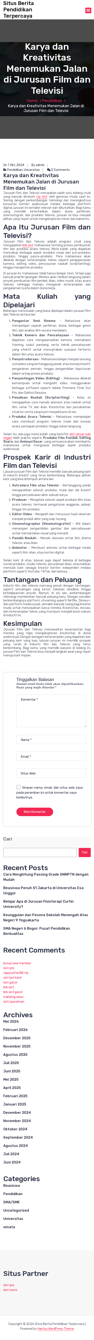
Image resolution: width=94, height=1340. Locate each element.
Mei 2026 (11, 1021)
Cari (7, 839)
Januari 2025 (14, 1104)
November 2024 (17, 1121)
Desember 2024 (17, 1113)
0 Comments (60, 170)
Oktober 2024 (15, 1129)
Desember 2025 (17, 1038)
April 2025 (12, 1088)
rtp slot (41, 197)
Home (32, 100)
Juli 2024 (11, 1154)
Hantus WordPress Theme (55, 1329)
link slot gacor (13, 992)
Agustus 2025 (15, 1055)
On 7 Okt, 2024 (13, 165)
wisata (9, 1227)
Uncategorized (16, 1210)
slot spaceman (13, 1002)
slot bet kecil (12, 978)
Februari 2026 (15, 1030)
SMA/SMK (11, 1202)
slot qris (8, 968)
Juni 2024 (12, 1162)
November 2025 (17, 1046)
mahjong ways (13, 997)
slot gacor (10, 982)
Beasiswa (11, 1186)
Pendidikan (52, 100)
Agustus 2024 (15, 1146)
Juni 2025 (11, 1071)
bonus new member (17, 963)
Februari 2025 (15, 1096)
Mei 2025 (11, 1079)
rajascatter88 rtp (15, 973)
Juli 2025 (11, 1063)
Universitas (32, 170)
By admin (38, 165)
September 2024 (18, 1137)
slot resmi (10, 1290)
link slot (28, 245)
